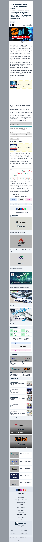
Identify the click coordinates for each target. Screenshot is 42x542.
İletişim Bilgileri (24, 533)
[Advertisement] (21, 96)
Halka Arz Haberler (21, 496)
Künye (11, 530)
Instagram (29, 199)
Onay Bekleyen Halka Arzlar (21, 499)
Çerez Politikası (24, 530)
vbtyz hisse (29, 204)
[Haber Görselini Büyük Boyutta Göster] (21, 34)
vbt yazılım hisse (21, 204)
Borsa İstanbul (21, 510)
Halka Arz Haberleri (21, 507)
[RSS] (25, 490)
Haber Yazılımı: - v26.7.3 (21, 540)
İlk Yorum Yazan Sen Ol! (22, 212)
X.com (21, 199)
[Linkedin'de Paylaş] (21, 209)
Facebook (13, 199)
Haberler (11, 1)
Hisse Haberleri (21, 512)
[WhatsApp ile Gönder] (25, 209)
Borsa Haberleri (21, 509)
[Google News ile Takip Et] (31, 42)
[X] (19, 490)
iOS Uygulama (21, 517)
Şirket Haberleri (17, 1)
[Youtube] (23, 490)
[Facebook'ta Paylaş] (10, 25)
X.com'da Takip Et (22, 346)
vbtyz (13, 22)
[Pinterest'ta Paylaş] (23, 209)
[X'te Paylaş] (13, 25)
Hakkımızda (12, 528)
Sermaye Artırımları (21, 502)
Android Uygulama (21, 519)
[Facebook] (17, 490)
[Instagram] (21, 490)
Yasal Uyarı (12, 533)
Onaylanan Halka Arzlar (21, 500)
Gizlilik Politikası (24, 528)
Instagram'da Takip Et (22, 349)
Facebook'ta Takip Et (22, 343)
